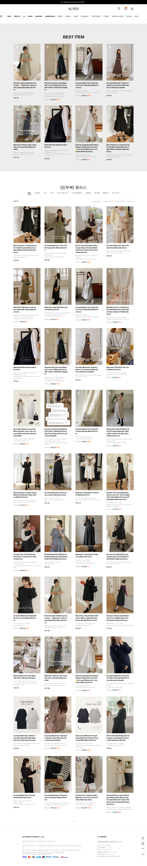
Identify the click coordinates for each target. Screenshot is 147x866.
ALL (29, 193)
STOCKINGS (96, 16)
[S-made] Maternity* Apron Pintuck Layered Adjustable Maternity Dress (118, 799)
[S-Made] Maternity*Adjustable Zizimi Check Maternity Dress (55, 557)
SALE (136, 16)
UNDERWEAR (50, 16)
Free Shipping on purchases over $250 (73, 2)
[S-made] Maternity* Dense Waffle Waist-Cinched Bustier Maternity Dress (117, 618)
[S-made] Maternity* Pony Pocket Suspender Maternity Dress (55, 248)
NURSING (38, 16)
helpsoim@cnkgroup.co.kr (72, 850)
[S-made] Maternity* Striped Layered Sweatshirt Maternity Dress (56, 797)
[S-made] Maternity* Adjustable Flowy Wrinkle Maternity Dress (87, 431)
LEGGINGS (85, 16)
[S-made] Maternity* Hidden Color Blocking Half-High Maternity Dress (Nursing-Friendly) (25, 738)
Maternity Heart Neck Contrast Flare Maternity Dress (25, 557)
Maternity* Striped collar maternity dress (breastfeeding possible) (25, 147)
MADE (30, 16)
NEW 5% (17, 16)
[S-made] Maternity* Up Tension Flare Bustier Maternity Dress (87, 797)
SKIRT (76, 16)
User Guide (51, 841)
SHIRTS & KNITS (118, 16)
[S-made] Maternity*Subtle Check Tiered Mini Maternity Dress (87, 738)
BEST (9, 16)
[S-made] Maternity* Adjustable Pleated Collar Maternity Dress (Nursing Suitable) (55, 738)
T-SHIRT (106, 16)
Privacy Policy (42, 841)
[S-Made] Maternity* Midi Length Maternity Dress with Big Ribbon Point (87, 618)
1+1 (24, 16)
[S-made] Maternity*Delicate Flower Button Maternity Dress (25, 495)
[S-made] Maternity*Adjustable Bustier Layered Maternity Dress (25, 618)
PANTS (60, 16)
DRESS (68, 16)
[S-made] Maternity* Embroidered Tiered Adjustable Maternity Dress (87, 85)
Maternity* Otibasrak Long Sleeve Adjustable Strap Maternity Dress (25, 310)
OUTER (129, 16)
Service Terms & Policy (29, 841)
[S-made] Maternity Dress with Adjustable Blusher (117, 738)
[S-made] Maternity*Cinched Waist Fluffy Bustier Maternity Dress (117, 557)
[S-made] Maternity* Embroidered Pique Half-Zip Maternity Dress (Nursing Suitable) (117, 678)
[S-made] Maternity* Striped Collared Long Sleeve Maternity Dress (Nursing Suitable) (117, 85)
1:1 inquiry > (102, 847)
